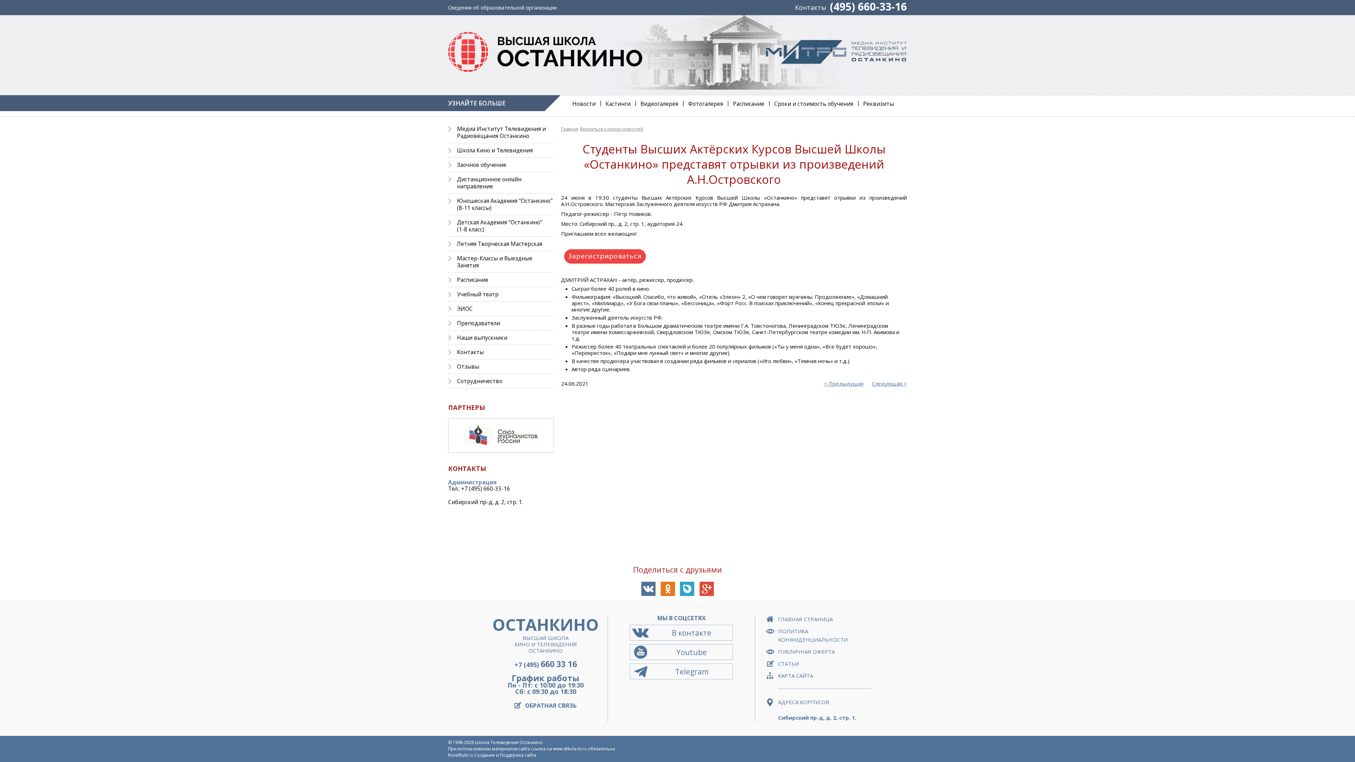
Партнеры (466, 407)
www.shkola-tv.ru (570, 749)
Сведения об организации (502, 7)
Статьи (788, 663)
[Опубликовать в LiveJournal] (687, 589)
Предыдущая (846, 383)
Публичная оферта (806, 651)
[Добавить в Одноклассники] (668, 589)
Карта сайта (795, 675)
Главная (569, 129)
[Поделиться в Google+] (706, 589)
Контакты (810, 7)
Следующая (887, 383)
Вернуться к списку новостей (611, 129)
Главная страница (805, 619)
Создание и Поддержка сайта (505, 755)
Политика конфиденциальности (813, 635)
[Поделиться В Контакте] (648, 589)
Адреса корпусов (803, 702)
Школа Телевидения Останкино (509, 742)
